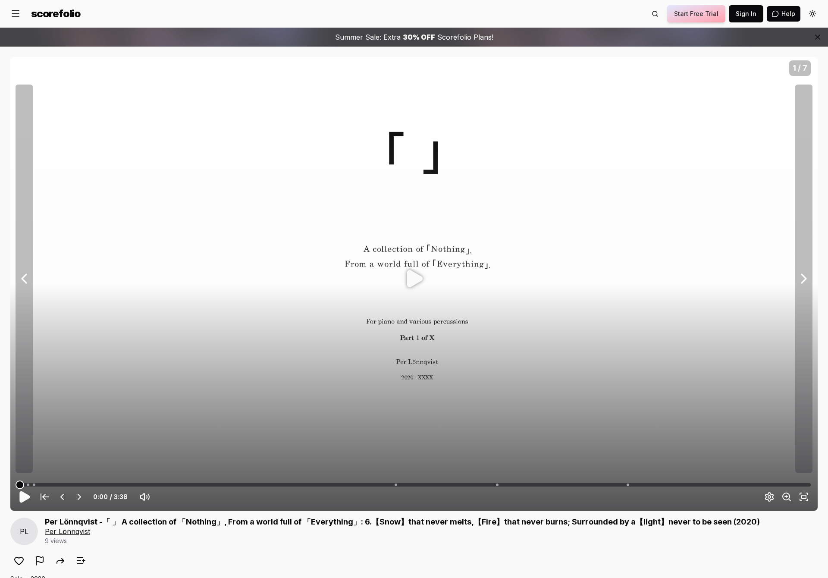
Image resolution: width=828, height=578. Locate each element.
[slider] (20, 485)
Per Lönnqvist (67, 531)
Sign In (746, 13)
